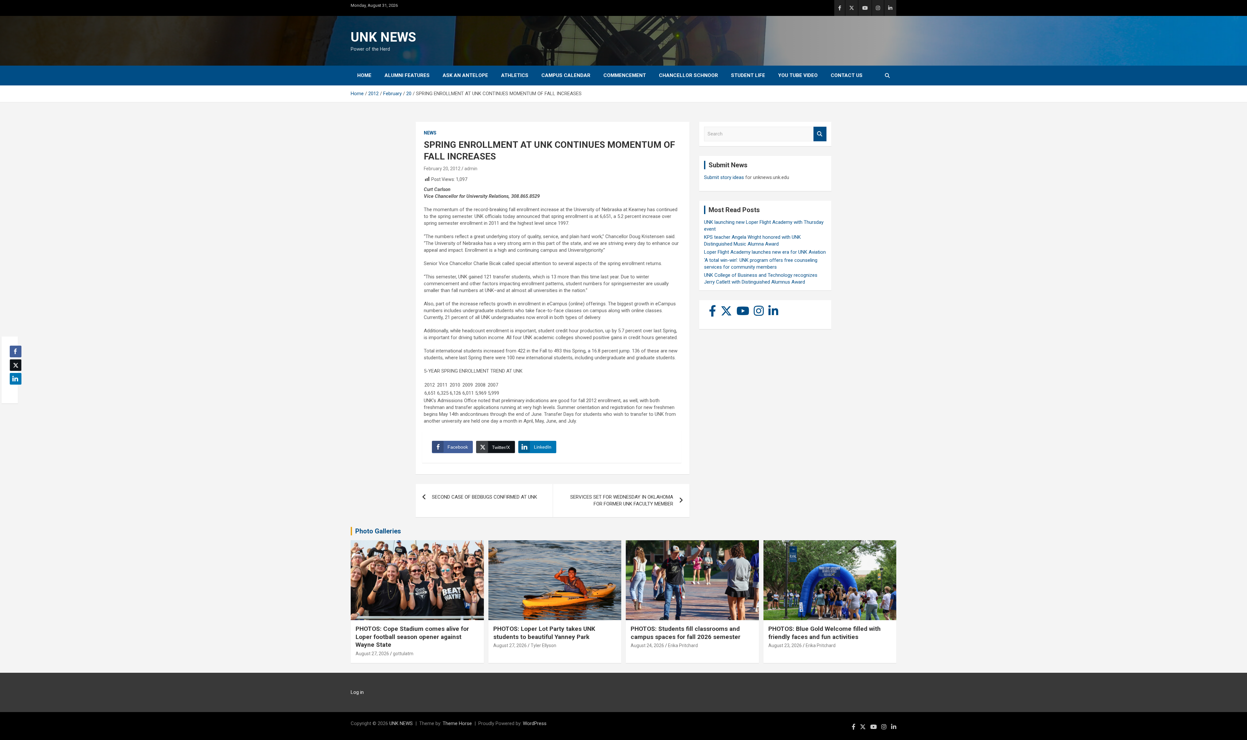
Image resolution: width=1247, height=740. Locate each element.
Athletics (514, 75)
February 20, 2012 (442, 168)
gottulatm (403, 653)
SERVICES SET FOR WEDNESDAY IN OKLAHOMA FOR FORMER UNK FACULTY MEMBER (621, 500)
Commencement (624, 75)
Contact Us (847, 75)
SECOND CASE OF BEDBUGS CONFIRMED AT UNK (484, 497)
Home (364, 75)
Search (819, 134)
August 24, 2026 (647, 645)
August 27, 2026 (372, 653)
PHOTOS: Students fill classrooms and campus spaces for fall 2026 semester (685, 633)
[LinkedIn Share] (15, 379)
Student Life (748, 75)
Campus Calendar (565, 75)
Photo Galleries (378, 531)
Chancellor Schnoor (688, 75)
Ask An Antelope (465, 75)
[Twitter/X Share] (15, 365)
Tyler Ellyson (543, 645)
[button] (14, 391)
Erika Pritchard (683, 645)
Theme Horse (457, 723)
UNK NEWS (383, 37)
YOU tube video (798, 75)
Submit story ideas (724, 177)
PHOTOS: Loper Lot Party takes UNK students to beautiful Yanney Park (544, 633)
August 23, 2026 (785, 645)
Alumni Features (407, 75)
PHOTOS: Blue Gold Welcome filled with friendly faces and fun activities (824, 633)
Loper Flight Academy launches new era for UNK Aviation (765, 252)
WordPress (535, 723)
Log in (357, 692)
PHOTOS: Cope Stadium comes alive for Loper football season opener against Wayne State (412, 636)
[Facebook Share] (15, 351)
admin (470, 168)
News (430, 132)
